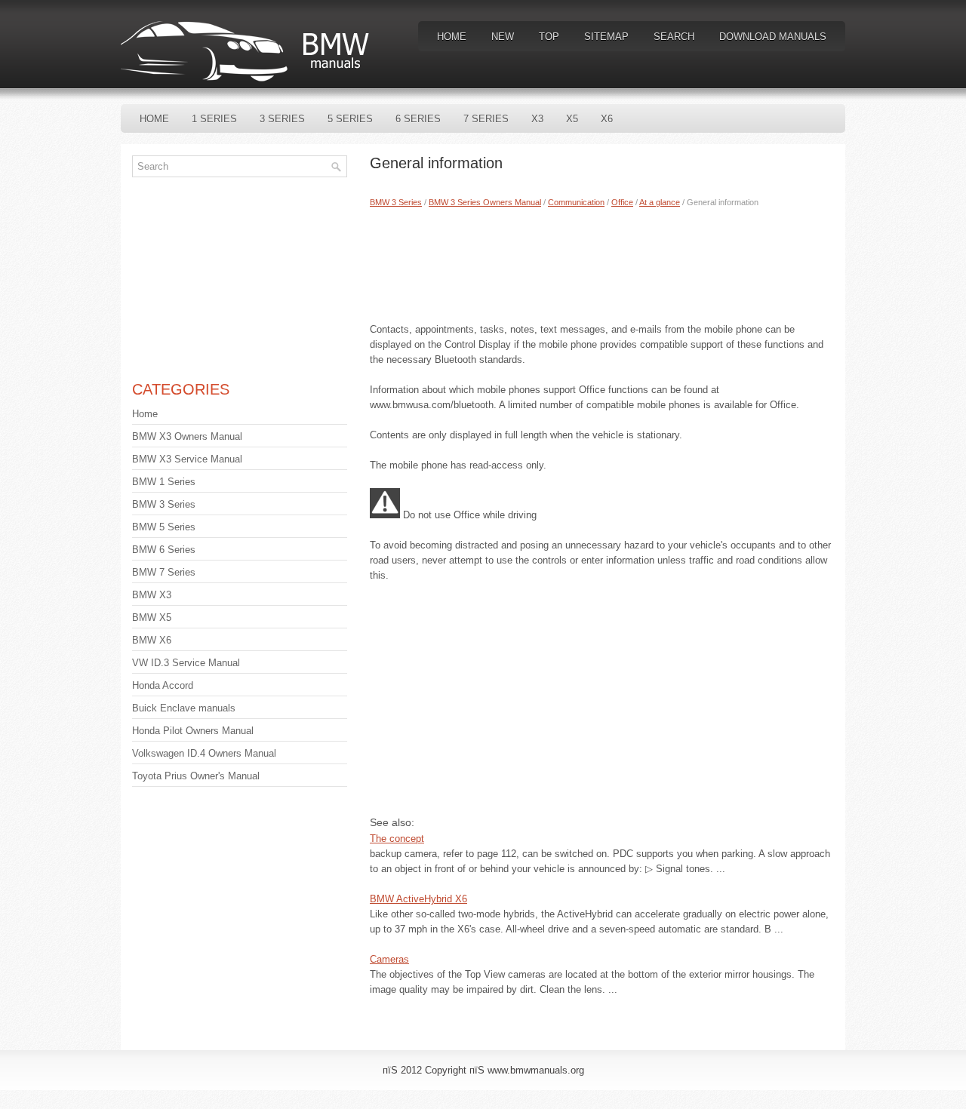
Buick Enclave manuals (183, 708)
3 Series (282, 118)
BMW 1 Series (163, 481)
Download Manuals (772, 36)
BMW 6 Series (163, 549)
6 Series (418, 118)
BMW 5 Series (163, 527)
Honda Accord (162, 685)
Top (549, 36)
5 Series (350, 118)
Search (674, 36)
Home (451, 36)
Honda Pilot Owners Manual (193, 730)
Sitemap (606, 36)
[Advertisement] (602, 262)
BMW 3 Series (396, 202)
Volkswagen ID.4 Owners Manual (204, 753)
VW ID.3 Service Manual (186, 662)
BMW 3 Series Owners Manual (485, 202)
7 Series (486, 118)
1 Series (214, 118)
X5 (572, 118)
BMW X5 (151, 617)
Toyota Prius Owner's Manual (196, 776)
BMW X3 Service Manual (187, 459)
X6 (607, 118)
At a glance (659, 202)
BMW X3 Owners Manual (187, 436)
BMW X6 (151, 640)
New (502, 36)
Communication (576, 202)
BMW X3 (151, 595)
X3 (537, 118)
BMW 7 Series (163, 572)
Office (622, 202)
